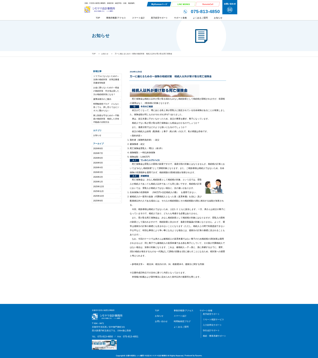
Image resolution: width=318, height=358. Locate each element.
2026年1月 (98, 182)
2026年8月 (98, 148)
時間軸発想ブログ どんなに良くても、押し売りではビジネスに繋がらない (106, 107)
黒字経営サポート (159, 18)
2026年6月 (98, 158)
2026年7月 (98, 153)
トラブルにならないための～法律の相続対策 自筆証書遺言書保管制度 (106, 79)
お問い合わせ (161, 321)
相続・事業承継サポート (214, 336)
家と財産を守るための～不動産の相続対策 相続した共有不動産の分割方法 (106, 118)
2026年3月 (98, 172)
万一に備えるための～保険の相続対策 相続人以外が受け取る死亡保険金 (171, 76)
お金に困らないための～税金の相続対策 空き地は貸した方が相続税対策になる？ (106, 91)
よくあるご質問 (200, 18)
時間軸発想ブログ (182, 321)
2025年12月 (98, 186)
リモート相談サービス (213, 319)
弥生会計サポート (211, 330)
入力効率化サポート (212, 325)
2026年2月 (98, 177)
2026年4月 (98, 167)
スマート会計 (138, 18)
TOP (98, 18)
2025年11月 (98, 191)
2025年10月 (98, 196)
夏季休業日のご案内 (102, 99)
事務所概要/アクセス (116, 18)
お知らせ (218, 18)
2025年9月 (98, 201)
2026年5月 (98, 163)
